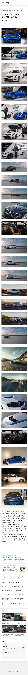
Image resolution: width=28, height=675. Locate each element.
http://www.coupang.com (8, 555)
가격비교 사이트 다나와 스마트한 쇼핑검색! (9, 567)
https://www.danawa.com (8, 565)
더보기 (4, 547)
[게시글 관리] (14, 577)
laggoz (20, 671)
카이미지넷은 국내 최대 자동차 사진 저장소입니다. (11, 649)
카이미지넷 (5, 3)
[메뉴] (25, 3)
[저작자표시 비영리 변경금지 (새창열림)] (23, 576)
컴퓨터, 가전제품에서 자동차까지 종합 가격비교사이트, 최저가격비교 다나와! (10, 570)
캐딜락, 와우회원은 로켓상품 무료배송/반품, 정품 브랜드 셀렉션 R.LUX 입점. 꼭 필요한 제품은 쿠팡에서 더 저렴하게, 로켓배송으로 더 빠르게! (14, 560)
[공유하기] (10, 577)
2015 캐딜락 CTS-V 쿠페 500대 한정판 (12, 594)
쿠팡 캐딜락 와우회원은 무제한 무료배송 (14, 557)
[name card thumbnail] (23, 647)
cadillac (4, 582)
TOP (25, 670)
